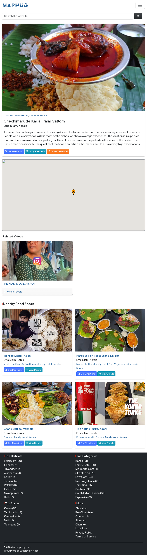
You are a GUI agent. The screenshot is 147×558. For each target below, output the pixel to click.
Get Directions (15, 151)
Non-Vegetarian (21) (87, 481)
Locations (81, 528)
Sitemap (80, 520)
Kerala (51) (81, 461)
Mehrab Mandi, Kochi (17, 355)
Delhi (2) (9, 497)
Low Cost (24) (84, 477)
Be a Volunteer (84, 512)
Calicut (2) (10, 489)
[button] (73, 192)
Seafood (34, 115)
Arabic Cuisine (29, 364)
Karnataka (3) (12, 516)
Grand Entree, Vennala (19, 429)
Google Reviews (37, 151)
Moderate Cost (12, 364)
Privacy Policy (83, 532)
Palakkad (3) (11, 485)
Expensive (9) (83, 497)
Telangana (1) (12, 524)
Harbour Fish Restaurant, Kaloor (97, 355)
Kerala (43, 115)
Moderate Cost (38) (87, 469)
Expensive (81, 437)
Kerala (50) (10, 508)
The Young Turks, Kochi (91, 429)
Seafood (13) (83, 489)
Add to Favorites (59, 151)
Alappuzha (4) (12, 473)
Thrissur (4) (11, 481)
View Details (35, 369)
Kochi (36, 550)
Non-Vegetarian (117, 364)
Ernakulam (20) (13, 461)
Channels (81, 524)
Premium (8, 437)
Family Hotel (21, 115)
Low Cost (9, 115)
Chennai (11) (11, 465)
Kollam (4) (10, 477)
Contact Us (82, 516)
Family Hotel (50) (85, 465)
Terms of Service (85, 536)
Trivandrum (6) (12, 469)
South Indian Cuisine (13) (90, 493)
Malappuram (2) (13, 493)
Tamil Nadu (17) (84, 485)
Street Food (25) (85, 473)
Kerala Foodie (14, 291)
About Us (81, 508)
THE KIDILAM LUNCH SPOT (19, 283)
